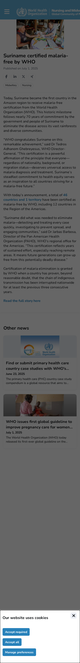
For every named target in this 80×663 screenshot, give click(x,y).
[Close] (74, 616)
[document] (40, 636)
